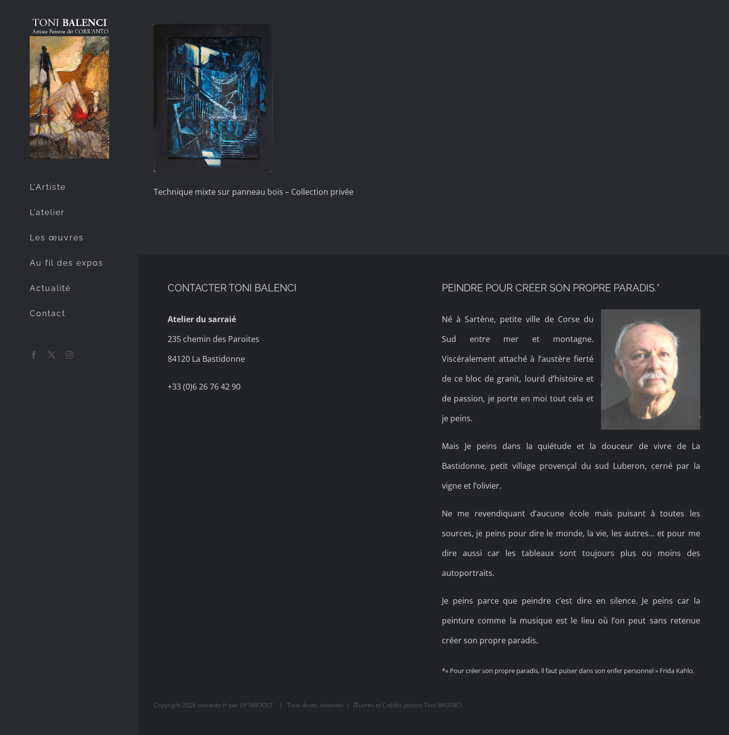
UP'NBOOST (257, 705)
